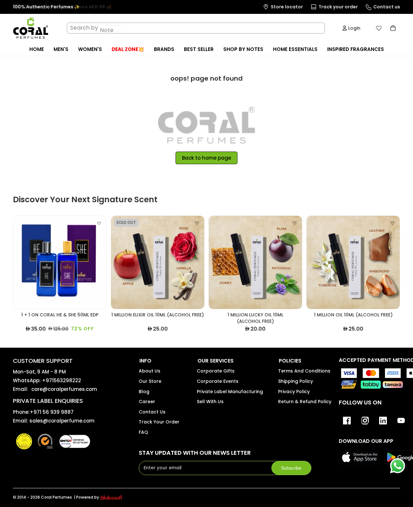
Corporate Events (217, 381)
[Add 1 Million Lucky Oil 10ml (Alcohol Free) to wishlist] (294, 223)
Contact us (152, 412)
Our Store (150, 381)
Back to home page (206, 157)
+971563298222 (61, 380)
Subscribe (291, 468)
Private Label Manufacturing (230, 391)
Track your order (159, 422)
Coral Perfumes (56, 497)
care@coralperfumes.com (64, 389)
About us (149, 371)
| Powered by (86, 497)
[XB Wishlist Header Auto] (379, 28)
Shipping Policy (295, 381)
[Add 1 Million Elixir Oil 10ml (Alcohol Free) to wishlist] (196, 223)
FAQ (143, 432)
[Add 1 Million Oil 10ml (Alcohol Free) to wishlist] (392, 223)
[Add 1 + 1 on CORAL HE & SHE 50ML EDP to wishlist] (99, 223)
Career (147, 401)
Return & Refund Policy (304, 401)
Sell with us (210, 401)
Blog (144, 391)
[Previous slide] (23, 262)
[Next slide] (96, 262)
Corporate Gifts (216, 371)
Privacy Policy (294, 391)
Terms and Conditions (304, 371)
